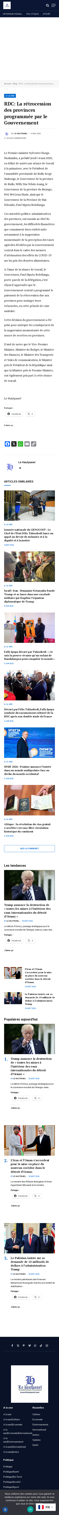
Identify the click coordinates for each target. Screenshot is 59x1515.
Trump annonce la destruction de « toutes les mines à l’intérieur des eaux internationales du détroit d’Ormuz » (27, 910)
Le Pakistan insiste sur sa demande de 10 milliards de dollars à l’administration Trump (40, 998)
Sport (47, 14)
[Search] (47, 5)
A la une (10, 96)
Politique (32, 14)
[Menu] (53, 5)
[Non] (55, 1502)
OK (30, 1509)
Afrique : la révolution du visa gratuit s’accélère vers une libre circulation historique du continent (27, 827)
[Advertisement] (29, 48)
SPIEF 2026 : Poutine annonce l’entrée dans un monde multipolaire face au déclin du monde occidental (28, 770)
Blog (15, 84)
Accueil (7, 84)
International (12, 14)
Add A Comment (29, 848)
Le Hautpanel (21, 134)
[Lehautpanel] (7, 5)
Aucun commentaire (16, 138)
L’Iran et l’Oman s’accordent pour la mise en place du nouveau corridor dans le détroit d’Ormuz (38, 975)
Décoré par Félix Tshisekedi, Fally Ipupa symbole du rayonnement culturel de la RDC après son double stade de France (29, 712)
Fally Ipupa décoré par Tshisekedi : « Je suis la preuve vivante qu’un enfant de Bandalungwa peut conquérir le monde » (29, 655)
